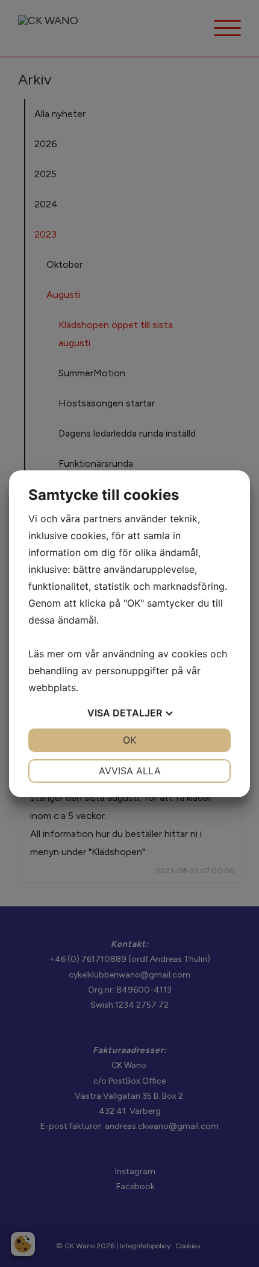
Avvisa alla (130, 771)
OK (129, 740)
